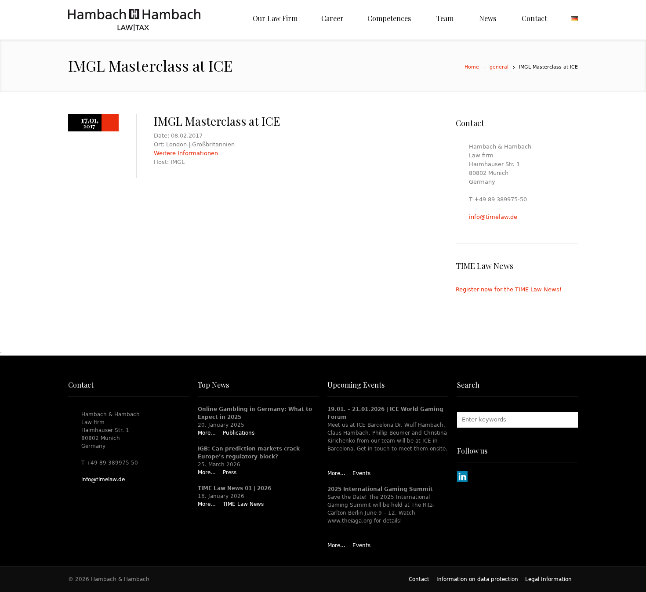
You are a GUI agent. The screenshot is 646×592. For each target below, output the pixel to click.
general (499, 67)
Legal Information (548, 579)
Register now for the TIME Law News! (509, 289)
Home (472, 67)
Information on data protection (477, 579)
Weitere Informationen (186, 153)
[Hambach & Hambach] (134, 20)
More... (207, 433)
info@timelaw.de (493, 217)
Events (361, 473)
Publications (238, 433)
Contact (419, 579)
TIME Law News (243, 504)
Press (229, 472)
